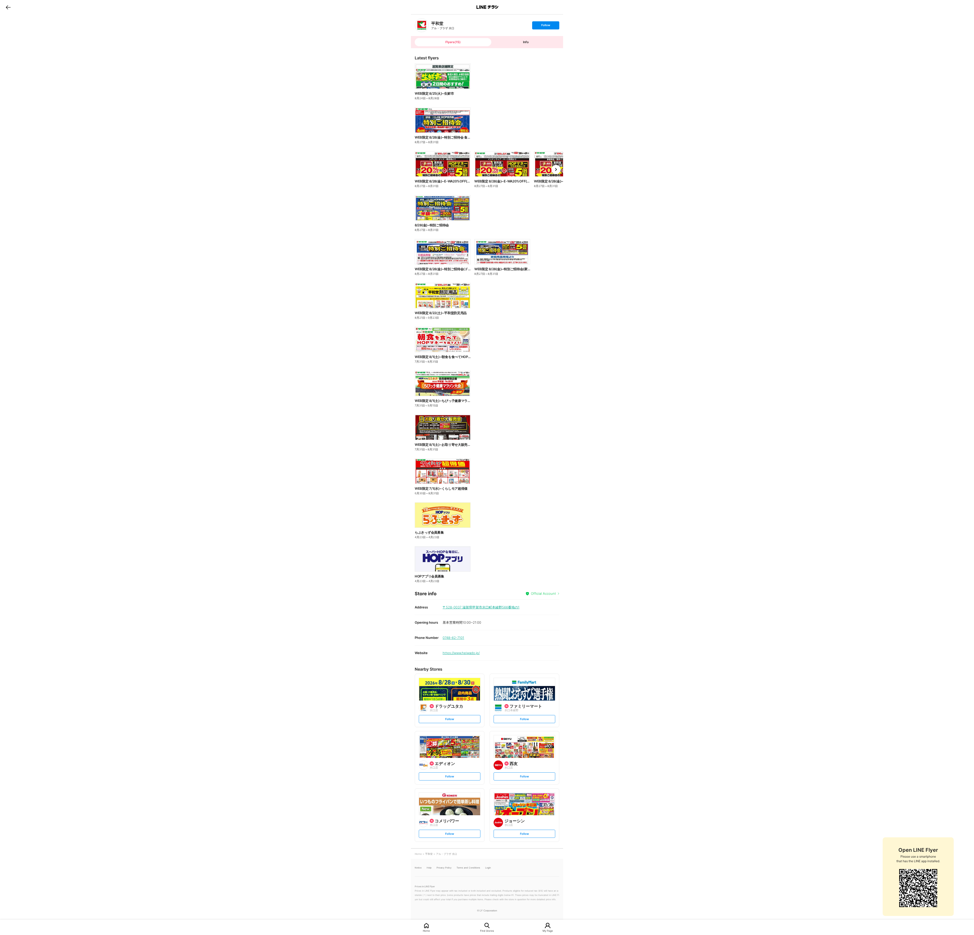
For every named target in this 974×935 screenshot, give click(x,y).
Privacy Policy (444, 867)
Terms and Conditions (468, 867)
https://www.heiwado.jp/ (461, 653)
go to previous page (8, 7)
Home (426, 930)
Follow (545, 26)
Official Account (543, 593)
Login (488, 867)
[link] (422, 25)
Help (429, 867)
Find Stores (487, 930)
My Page (548, 930)
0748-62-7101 (453, 638)
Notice (418, 867)
